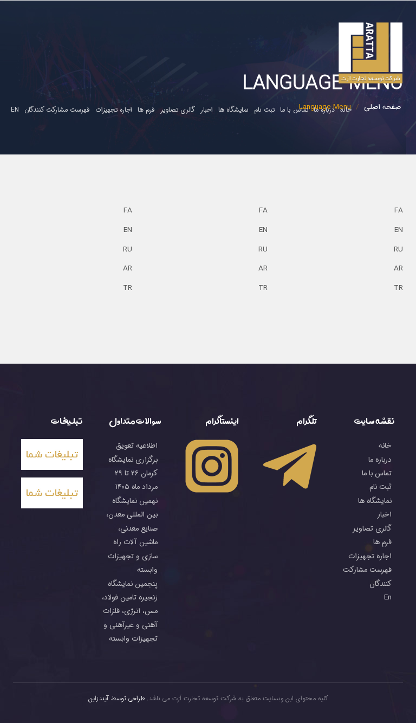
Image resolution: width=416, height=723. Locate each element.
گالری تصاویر (177, 110)
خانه (346, 110)
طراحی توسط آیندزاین (116, 698)
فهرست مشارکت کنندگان (57, 110)
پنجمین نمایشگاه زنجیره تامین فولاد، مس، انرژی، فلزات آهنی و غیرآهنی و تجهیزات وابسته (130, 611)
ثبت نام (264, 110)
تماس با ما (294, 110)
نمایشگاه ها (233, 110)
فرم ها (146, 110)
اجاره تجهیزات (113, 110)
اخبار (206, 110)
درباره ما (324, 110)
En (15, 110)
